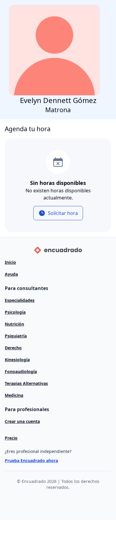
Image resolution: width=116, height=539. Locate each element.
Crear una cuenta (22, 421)
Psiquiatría (16, 336)
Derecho (13, 348)
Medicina (14, 395)
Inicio (10, 262)
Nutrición (14, 324)
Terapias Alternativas (26, 383)
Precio (11, 438)
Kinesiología (17, 359)
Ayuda (11, 274)
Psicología (15, 312)
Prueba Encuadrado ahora (31, 460)
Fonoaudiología (21, 371)
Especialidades (20, 300)
